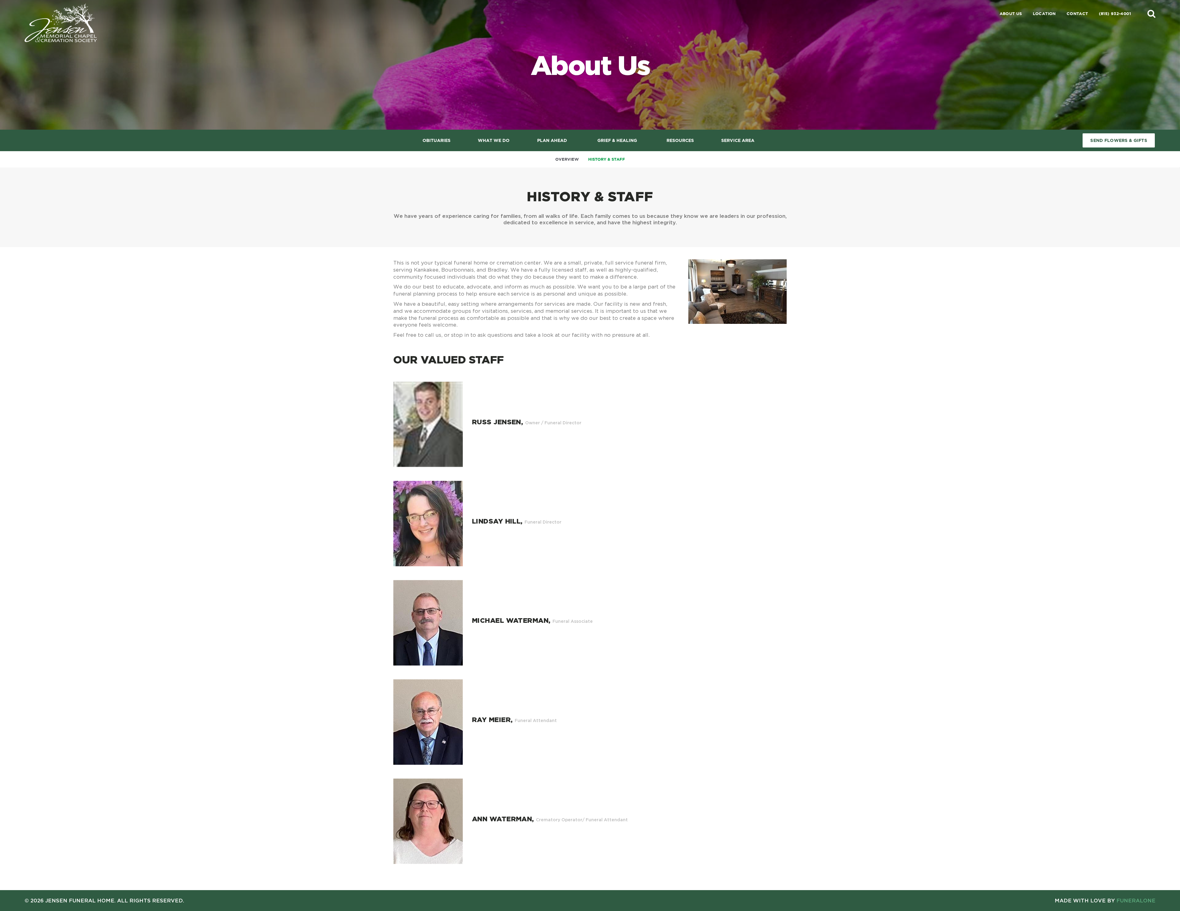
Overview (567, 159)
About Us (1011, 13)
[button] (1151, 13)
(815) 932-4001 (1115, 13)
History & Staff (606, 159)
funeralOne (1135, 900)
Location (1044, 13)
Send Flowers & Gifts (1118, 140)
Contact (1077, 13)
